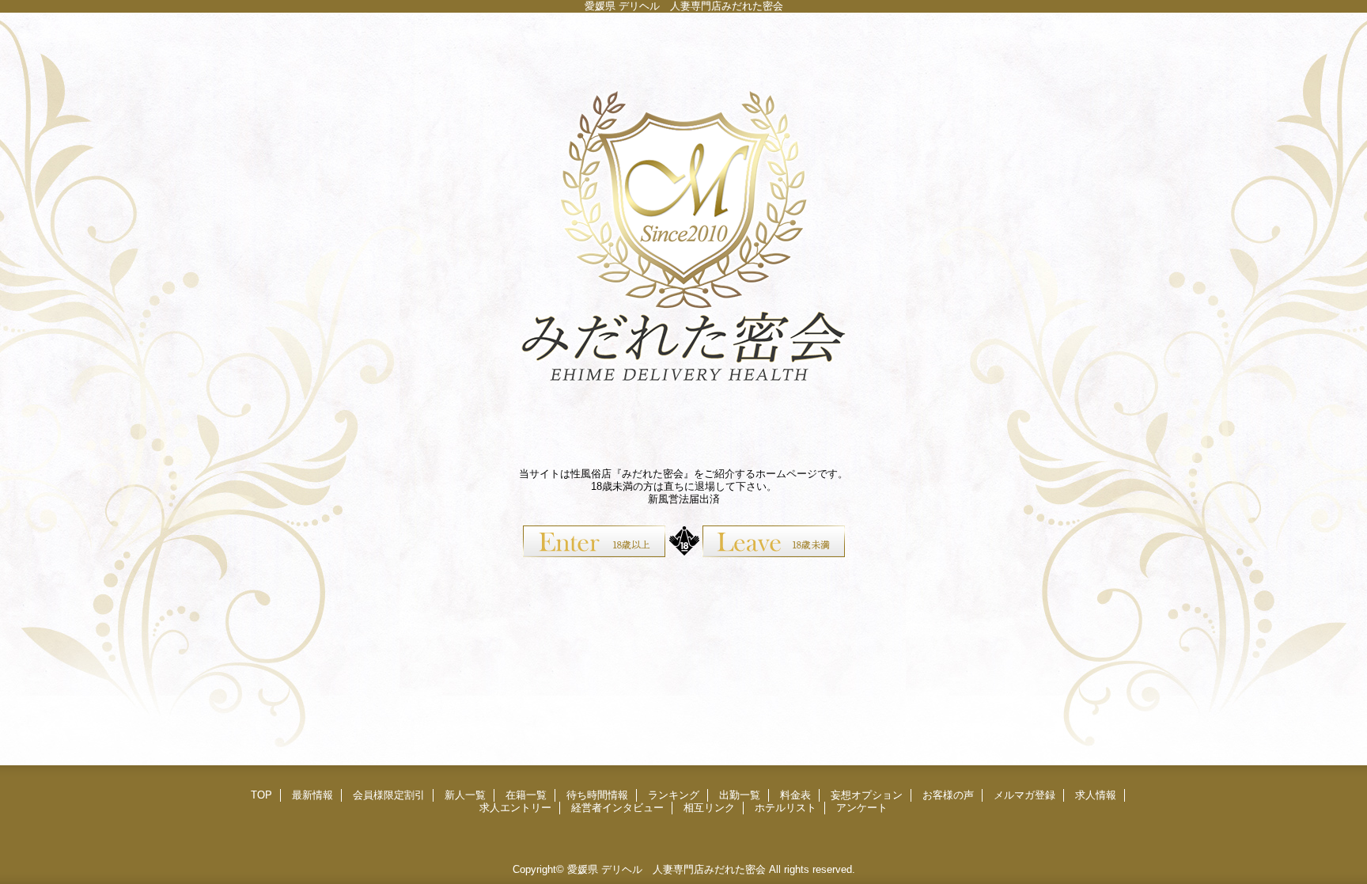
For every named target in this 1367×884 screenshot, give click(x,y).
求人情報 (1095, 795)
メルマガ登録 (1024, 795)
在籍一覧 (526, 795)
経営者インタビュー (617, 808)
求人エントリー (515, 808)
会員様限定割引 (389, 795)
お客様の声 (948, 795)
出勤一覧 (739, 795)
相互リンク (709, 808)
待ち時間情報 (597, 795)
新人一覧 (465, 795)
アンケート (862, 808)
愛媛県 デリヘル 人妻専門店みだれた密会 (666, 869)
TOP (261, 795)
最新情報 (312, 795)
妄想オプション (867, 795)
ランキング (673, 795)
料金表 (795, 795)
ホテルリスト (785, 808)
